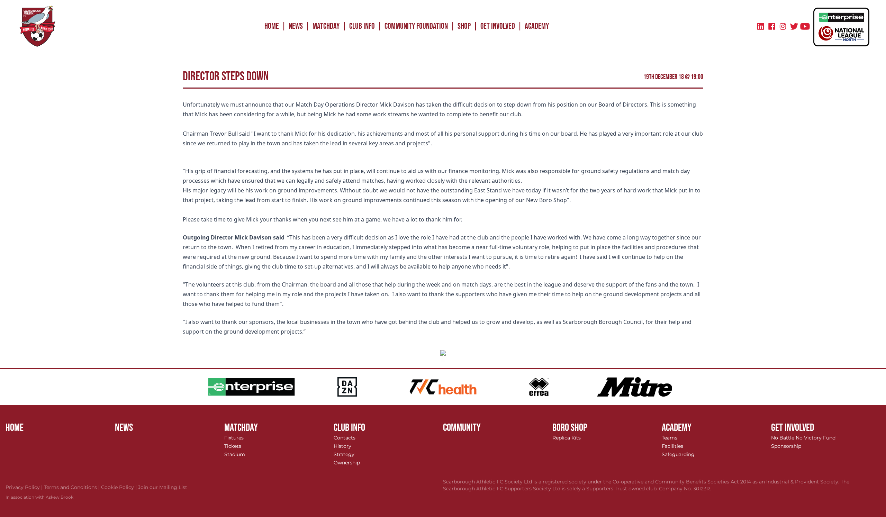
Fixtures (234, 438)
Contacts (344, 438)
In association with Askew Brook (39, 497)
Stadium (234, 454)
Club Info (362, 26)
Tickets (232, 446)
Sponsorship (786, 446)
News (296, 26)
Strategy (344, 454)
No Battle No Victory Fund (803, 438)
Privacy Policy (25, 487)
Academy (537, 26)
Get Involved (497, 26)
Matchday (326, 26)
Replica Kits (566, 438)
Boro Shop (569, 427)
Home (271, 26)
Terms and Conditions (72, 487)
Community (462, 427)
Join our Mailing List (162, 487)
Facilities (672, 446)
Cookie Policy (119, 487)
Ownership (347, 463)
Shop (464, 26)
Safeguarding (678, 454)
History (342, 446)
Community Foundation (416, 26)
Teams (669, 438)
